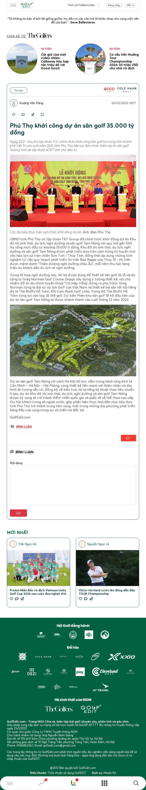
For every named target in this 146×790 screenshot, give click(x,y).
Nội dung (16, 463)
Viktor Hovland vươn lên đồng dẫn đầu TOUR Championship (107, 591)
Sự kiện (46, 48)
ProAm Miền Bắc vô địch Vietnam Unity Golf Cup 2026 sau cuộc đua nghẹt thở (38, 591)
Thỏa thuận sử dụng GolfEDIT (67, 772)
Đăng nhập (114, 5)
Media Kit (109, 772)
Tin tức (18, 90)
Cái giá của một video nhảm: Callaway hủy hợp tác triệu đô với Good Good (55, 61)
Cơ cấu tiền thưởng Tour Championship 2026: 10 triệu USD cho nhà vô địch (124, 61)
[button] (136, 783)
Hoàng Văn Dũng (31, 103)
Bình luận (24, 426)
